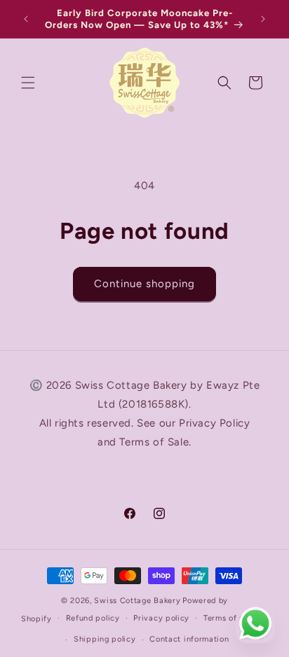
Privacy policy (161, 618)
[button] (28, 82)
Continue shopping (144, 283)
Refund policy (93, 618)
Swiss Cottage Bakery (137, 600)
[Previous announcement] (26, 19)
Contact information (189, 639)
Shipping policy (105, 639)
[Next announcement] (263, 19)
